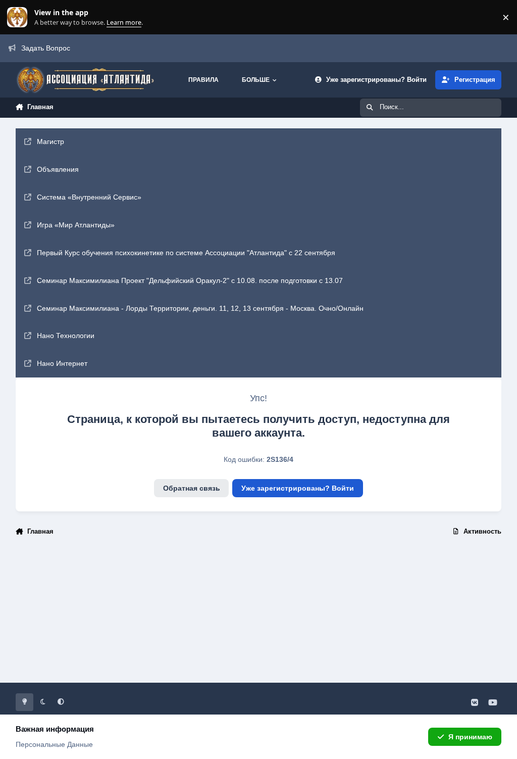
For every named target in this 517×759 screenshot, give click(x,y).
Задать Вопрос (45, 48)
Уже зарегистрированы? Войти (297, 488)
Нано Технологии (65, 335)
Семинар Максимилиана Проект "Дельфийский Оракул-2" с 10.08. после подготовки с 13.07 (190, 280)
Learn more (19, 17)
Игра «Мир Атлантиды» (76, 225)
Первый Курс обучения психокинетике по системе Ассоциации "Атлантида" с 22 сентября (186, 253)
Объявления (58, 169)
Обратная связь (191, 488)
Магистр (50, 141)
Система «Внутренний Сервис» (89, 197)
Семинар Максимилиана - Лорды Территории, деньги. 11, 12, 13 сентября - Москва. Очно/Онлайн (200, 308)
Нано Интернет (62, 363)
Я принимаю (470, 737)
